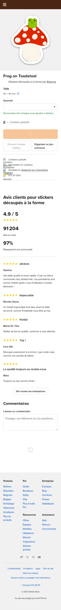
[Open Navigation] (4, 4)
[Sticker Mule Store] (21, 557)
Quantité (8, 100)
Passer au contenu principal (2, 2)
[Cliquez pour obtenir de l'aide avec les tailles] (18, 93)
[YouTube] (39, 557)
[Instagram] (33, 557)
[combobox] (30, 107)
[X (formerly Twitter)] (27, 557)
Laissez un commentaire (16, 411)
